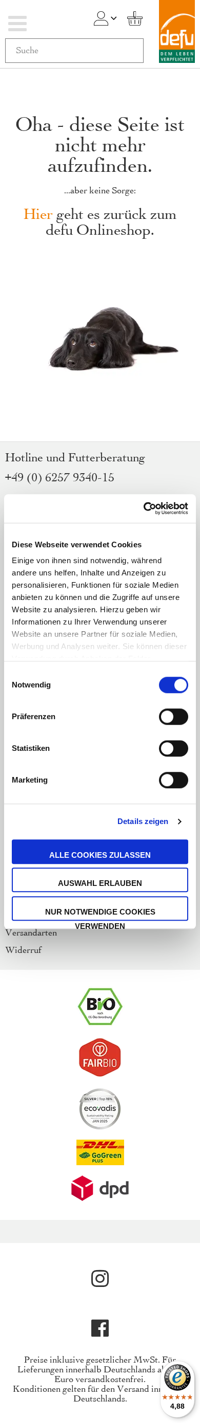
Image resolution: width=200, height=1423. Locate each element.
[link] (101, 18)
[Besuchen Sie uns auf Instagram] (100, 1278)
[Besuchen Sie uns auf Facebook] (100, 1328)
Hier (38, 215)
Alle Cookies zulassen (100, 855)
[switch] (173, 717)
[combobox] (74, 50)
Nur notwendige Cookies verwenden (100, 914)
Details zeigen (142, 821)
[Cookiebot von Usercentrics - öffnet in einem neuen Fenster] (143, 508)
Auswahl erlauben (100, 883)
